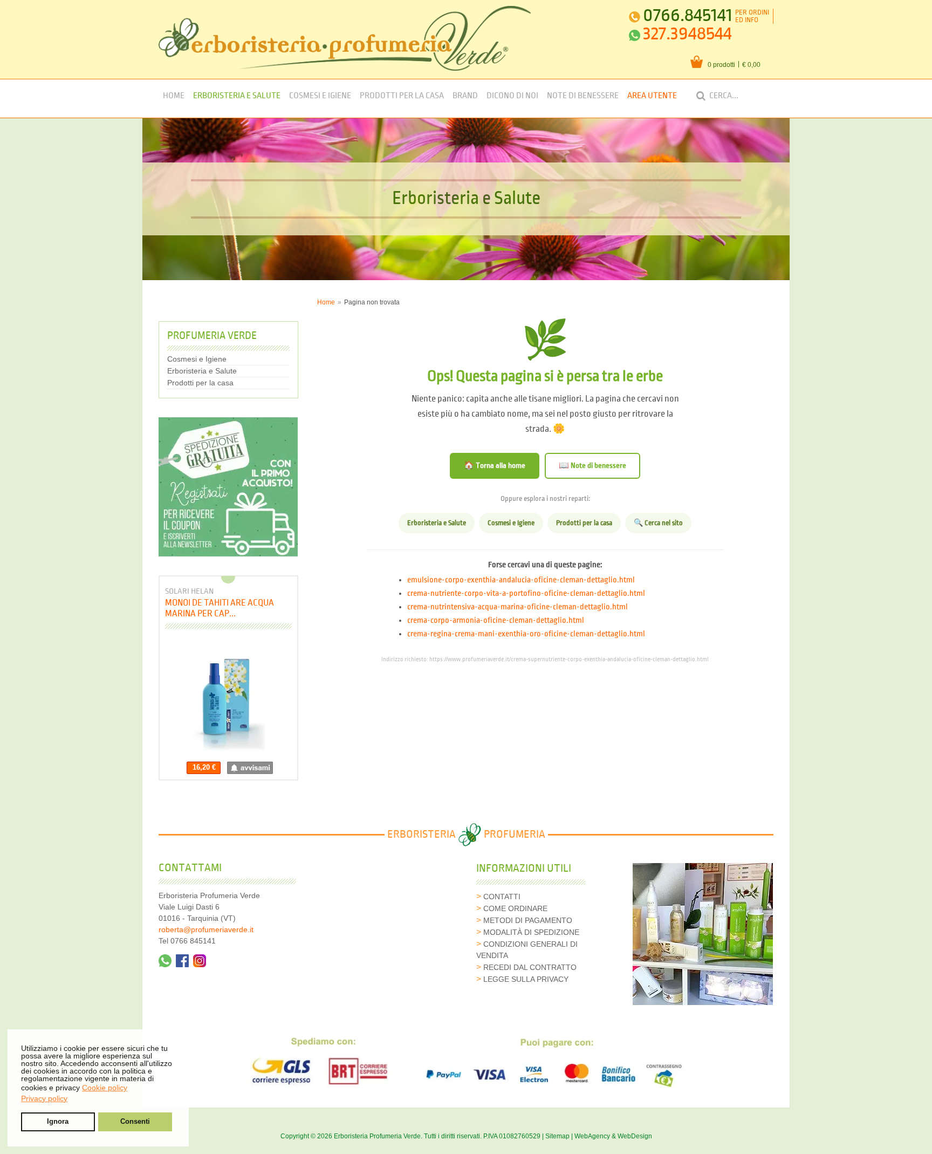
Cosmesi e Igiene (320, 95)
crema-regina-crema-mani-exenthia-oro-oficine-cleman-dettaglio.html (526, 634)
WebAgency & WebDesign (613, 1136)
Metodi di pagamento (527, 920)
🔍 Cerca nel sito (658, 523)
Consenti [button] (135, 1121)
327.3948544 (687, 34)
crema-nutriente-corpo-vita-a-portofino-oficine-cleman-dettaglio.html (526, 593)
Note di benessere (583, 95)
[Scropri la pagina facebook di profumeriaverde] (182, 960)
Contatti (501, 896)
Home (173, 95)
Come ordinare (515, 908)
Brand (465, 95)
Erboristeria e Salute (236, 95)
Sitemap (557, 1136)
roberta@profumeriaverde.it (206, 929)
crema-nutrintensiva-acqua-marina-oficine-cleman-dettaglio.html (517, 607)
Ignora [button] (57, 1121)
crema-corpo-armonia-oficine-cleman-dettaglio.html (495, 620)
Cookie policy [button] (104, 1087)
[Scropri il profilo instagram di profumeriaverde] (199, 960)
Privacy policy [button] (44, 1098)
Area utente (652, 95)
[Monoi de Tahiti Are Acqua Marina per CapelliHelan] (228, 698)
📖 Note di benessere (592, 465)
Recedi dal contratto (530, 967)
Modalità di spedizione (531, 932)
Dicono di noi (512, 95)
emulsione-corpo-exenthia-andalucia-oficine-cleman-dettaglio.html (521, 580)
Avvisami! (250, 768)
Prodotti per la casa (402, 95)
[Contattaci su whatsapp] (165, 960)
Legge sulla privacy (525, 979)
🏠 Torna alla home (494, 465)
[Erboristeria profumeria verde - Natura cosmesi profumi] (345, 38)
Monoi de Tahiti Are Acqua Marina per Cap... (219, 608)
